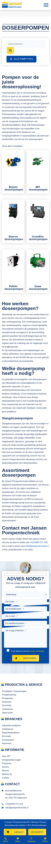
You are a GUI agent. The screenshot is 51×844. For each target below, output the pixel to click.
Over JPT (6, 756)
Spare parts (7, 713)
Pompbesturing (9, 695)
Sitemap (34, 822)
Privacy (42, 822)
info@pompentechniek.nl (37, 546)
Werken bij (7, 774)
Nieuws (5, 770)
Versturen (29, 658)
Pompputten (7, 698)
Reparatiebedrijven (11, 733)
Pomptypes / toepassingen (14, 691)
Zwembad (6, 705)
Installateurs (7, 729)
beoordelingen (38, 825)
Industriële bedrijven (11, 725)
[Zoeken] (10, 50)
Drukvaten (7, 702)
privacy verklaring (36, 651)
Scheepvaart (8, 740)
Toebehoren (7, 709)
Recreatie (6, 736)
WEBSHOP (19, 832)
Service (5, 767)
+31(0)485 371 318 (38, 542)
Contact (5, 778)
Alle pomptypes (23, 59)
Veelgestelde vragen (11, 760)
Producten (7, 763)
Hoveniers (7, 743)
